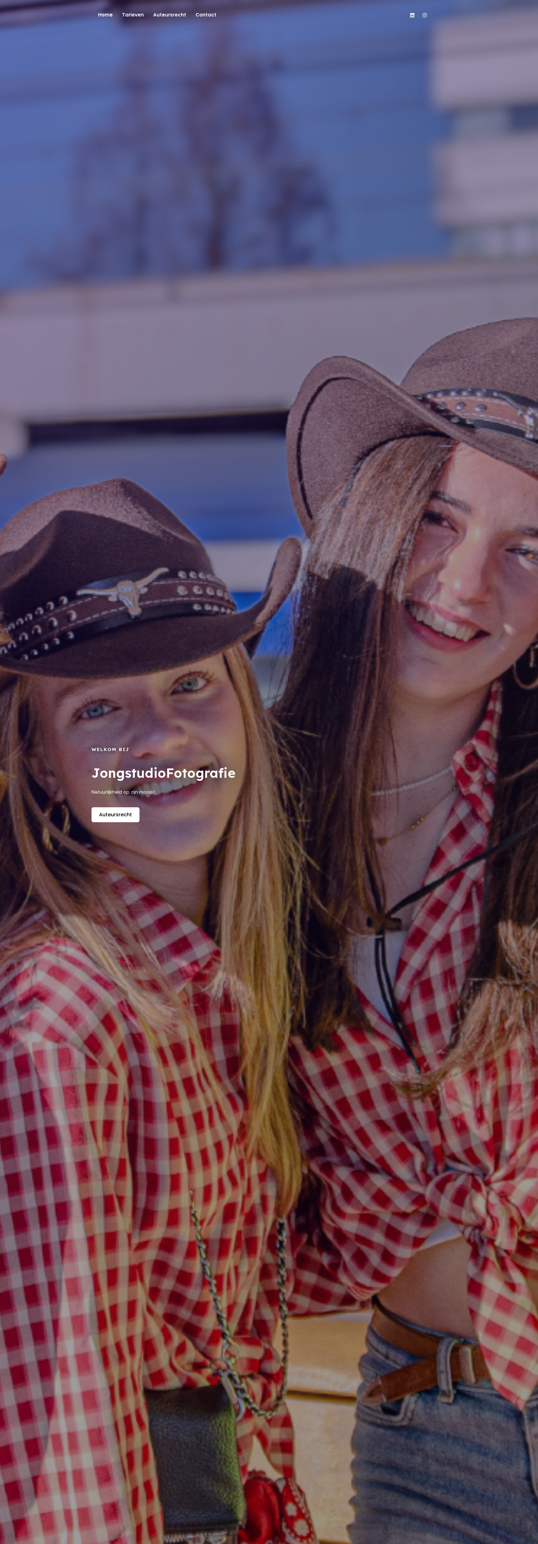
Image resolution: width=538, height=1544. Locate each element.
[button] (444, 15)
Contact (206, 15)
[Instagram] (424, 15)
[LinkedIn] (412, 15)
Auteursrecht (169, 15)
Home (105, 15)
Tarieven (133, 15)
